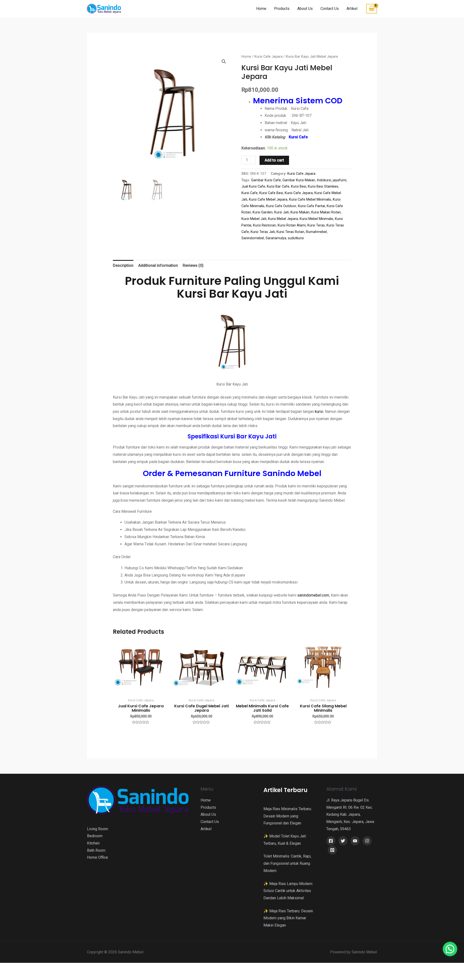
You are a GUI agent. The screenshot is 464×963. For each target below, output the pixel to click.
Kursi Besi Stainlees (323, 186)
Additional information (158, 265)
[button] (450, 949)
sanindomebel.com (313, 595)
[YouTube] (355, 840)
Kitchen (93, 843)
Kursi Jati (281, 212)
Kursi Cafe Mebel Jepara (268, 199)
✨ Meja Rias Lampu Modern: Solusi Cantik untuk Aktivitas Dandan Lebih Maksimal (288, 890)
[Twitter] (343, 840)
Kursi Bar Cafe (278, 186)
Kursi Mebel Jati (253, 219)
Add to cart (274, 160)
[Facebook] (330, 840)
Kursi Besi (298, 186)
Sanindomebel (252, 238)
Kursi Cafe (249, 193)
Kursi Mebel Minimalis (316, 219)
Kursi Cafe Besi (271, 193)
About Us (305, 8)
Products (282, 8)
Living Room (97, 829)
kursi (318, 411)
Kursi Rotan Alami (292, 225)
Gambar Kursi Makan (299, 180)
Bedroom (94, 836)
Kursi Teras (316, 225)
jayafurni (339, 180)
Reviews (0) (193, 265)
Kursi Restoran (264, 225)
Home (261, 8)
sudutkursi (296, 238)
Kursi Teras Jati (263, 232)
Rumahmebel (316, 232)
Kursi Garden (263, 212)
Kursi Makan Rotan (326, 212)
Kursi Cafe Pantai (311, 206)
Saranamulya (276, 238)
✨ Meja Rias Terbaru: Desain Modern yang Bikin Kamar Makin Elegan (288, 918)
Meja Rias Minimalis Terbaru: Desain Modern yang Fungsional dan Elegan (287, 816)
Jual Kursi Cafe (253, 186)
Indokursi (324, 180)
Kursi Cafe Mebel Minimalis (310, 199)
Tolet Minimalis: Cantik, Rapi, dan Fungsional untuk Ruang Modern (287, 863)
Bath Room (96, 850)
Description (123, 265)
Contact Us (329, 8)
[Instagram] (367, 840)
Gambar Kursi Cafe (266, 180)
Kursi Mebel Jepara (283, 219)
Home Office (97, 857)
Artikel (352, 8)
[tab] (123, 265)
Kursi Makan (300, 212)
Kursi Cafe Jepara (268, 56)
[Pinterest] (332, 850)
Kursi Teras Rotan (290, 232)
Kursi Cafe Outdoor (281, 206)
